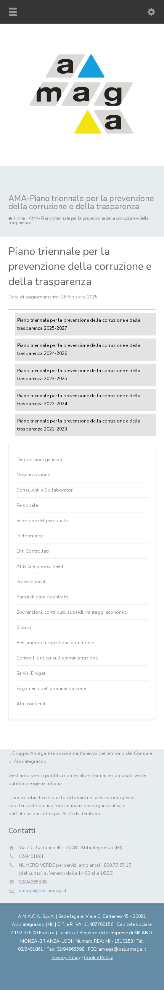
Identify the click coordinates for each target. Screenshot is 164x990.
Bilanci (23, 627)
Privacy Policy (65, 958)
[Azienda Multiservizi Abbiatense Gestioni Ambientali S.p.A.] (82, 144)
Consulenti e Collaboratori (45, 490)
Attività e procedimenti (40, 566)
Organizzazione (33, 475)
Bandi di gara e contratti (42, 597)
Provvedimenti (31, 582)
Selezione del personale (42, 521)
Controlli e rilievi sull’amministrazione (57, 658)
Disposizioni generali (39, 459)
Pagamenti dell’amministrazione (51, 688)
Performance (29, 536)
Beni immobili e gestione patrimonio (55, 643)
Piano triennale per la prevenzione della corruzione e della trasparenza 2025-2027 (78, 324)
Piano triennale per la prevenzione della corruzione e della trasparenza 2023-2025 (78, 375)
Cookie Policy (98, 958)
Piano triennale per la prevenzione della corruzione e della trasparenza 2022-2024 (78, 400)
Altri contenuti (31, 704)
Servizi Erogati (31, 673)
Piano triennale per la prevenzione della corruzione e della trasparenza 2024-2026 (78, 349)
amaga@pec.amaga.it (42, 891)
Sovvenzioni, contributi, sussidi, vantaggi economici (72, 612)
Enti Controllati (32, 551)
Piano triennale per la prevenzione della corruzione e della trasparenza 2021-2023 (78, 425)
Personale (27, 505)
